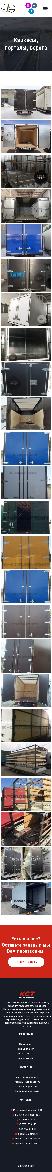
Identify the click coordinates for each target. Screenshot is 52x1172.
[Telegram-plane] (31, 11)
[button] (45, 8)
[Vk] (34, 5)
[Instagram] (28, 5)
